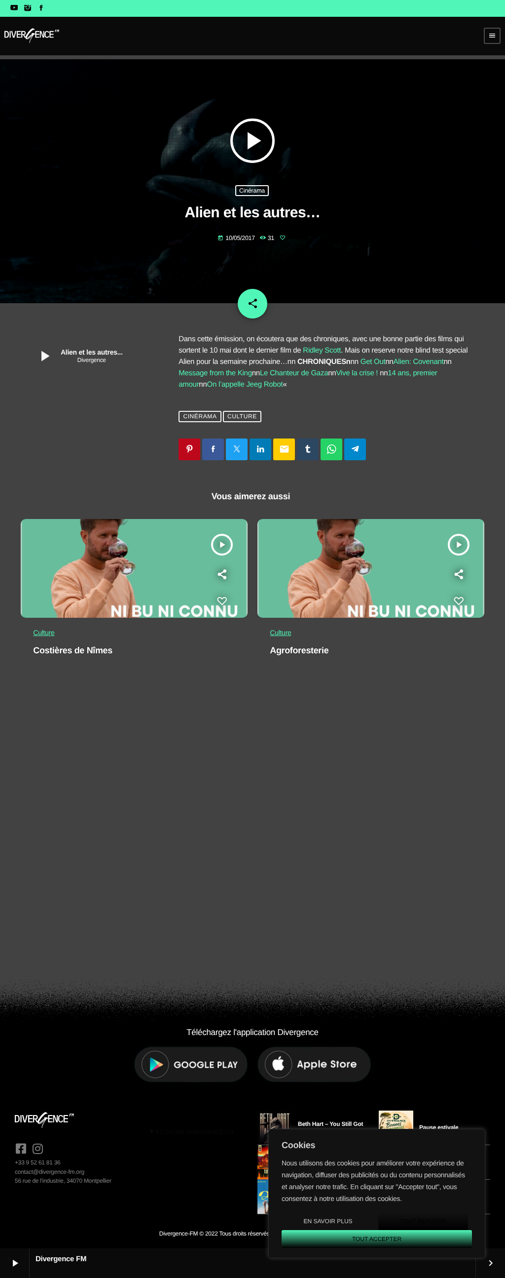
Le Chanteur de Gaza (294, 373)
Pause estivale (438, 1127)
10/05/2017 (236, 238)
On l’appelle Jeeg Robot (245, 384)
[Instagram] (27, 8)
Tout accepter (376, 1239)
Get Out (373, 362)
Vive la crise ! (357, 373)
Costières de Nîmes (72, 650)
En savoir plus (327, 1221)
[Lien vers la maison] (31, 35)
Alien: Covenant (419, 362)
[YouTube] (14, 8)
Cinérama (252, 190)
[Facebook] (41, 8)
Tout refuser (423, 1221)
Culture (242, 416)
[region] (376, 1193)
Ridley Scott (322, 350)
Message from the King (215, 373)
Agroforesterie (299, 650)
